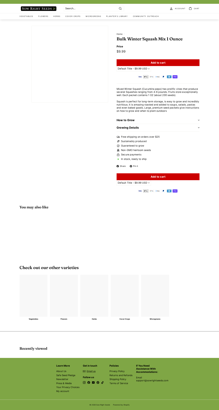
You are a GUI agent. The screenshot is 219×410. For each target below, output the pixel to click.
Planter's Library (117, 16)
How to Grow (126, 120)
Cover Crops (73, 16)
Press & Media (64, 383)
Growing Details (128, 127)
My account (62, 391)
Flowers (43, 16)
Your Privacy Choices (67, 387)
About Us (61, 371)
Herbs (56, 16)
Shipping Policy (118, 379)
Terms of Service (119, 383)
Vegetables (26, 16)
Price (120, 46)
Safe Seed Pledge (65, 375)
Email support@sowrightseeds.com (152, 379)
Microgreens (93, 16)
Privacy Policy (117, 371)
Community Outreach (146, 16)
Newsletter (62, 379)
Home (119, 34)
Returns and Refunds (121, 375)
